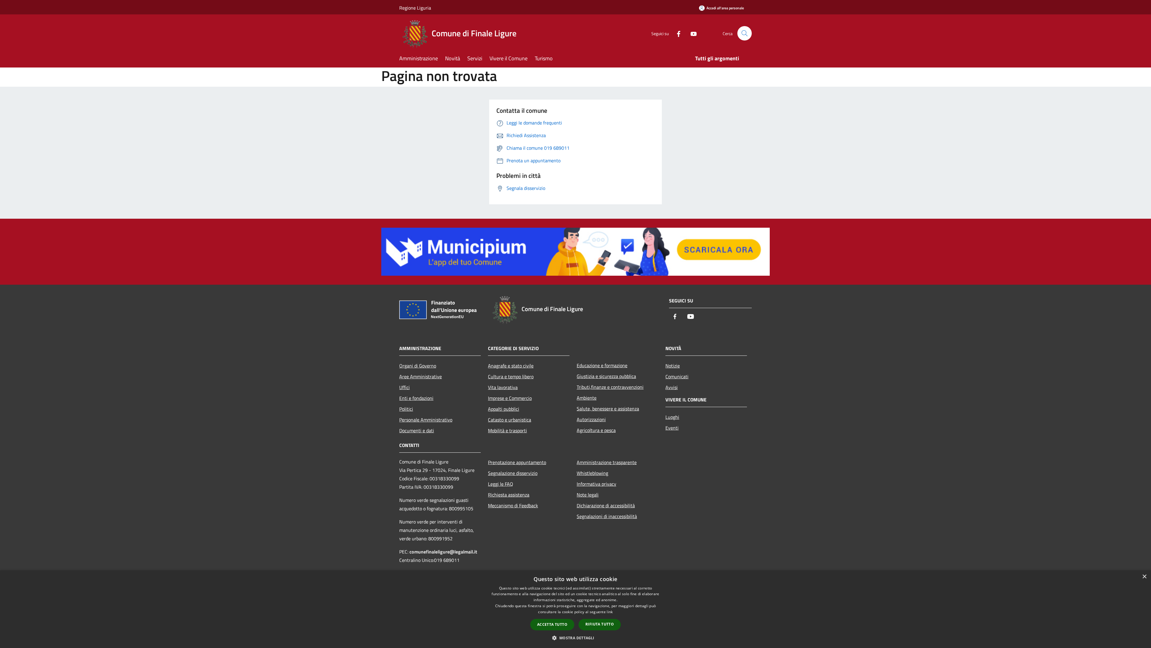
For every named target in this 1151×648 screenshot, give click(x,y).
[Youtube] (691, 33)
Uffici (404, 387)
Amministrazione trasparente (607, 462)
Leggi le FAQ (500, 484)
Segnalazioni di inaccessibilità (607, 516)
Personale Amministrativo (425, 419)
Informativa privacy (596, 484)
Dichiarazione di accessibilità (606, 505)
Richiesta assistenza (508, 494)
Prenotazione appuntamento (517, 462)
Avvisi (671, 387)
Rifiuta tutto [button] (599, 624)
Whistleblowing (592, 473)
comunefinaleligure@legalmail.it (443, 551)
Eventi (672, 427)
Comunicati (677, 376)
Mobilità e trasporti (507, 430)
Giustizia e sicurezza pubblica (606, 376)
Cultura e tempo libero (511, 376)
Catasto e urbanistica (509, 419)
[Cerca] (744, 33)
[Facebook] (676, 33)
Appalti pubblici (503, 408)
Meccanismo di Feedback (513, 505)
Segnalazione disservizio (512, 473)
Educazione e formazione (602, 365)
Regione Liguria (415, 7)
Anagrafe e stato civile (511, 365)
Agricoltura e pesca (596, 430)
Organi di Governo (417, 365)
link (610, 611)
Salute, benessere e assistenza (608, 408)
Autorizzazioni (591, 419)
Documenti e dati (416, 430)
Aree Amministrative (420, 376)
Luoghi (672, 417)
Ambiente (586, 397)
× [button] (1144, 576)
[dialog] (575, 609)
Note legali (588, 494)
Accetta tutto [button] (552, 624)
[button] (575, 638)
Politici (406, 408)
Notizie (672, 365)
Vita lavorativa (503, 387)
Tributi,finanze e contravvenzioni (610, 387)
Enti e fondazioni (416, 398)
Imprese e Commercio (510, 398)
